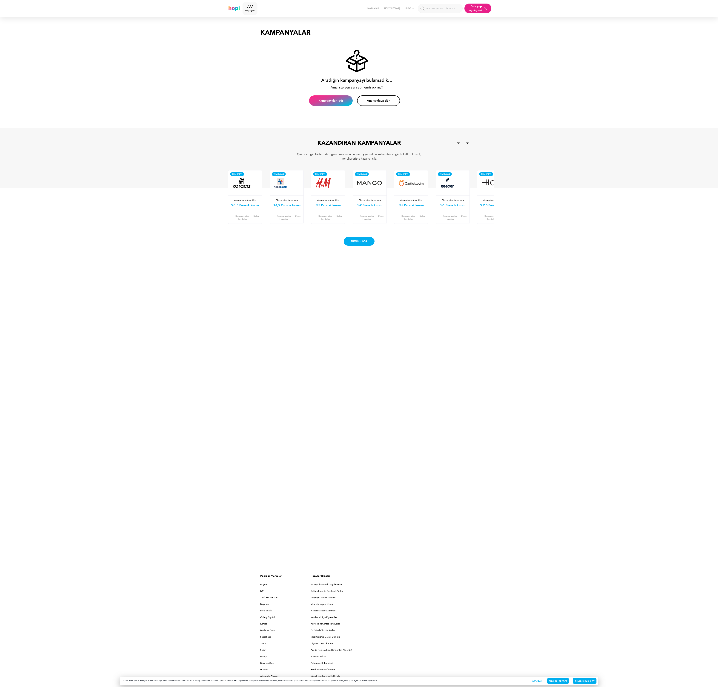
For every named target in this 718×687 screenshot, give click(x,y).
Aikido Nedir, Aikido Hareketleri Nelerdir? (331, 649)
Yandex (264, 643)
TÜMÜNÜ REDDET (558, 681)
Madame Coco (267, 630)
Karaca (263, 623)
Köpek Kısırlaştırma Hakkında (325, 676)
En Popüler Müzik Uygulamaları (326, 584)
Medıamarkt (266, 610)
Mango (263, 656)
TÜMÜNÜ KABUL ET (584, 681)
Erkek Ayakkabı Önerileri (323, 669)
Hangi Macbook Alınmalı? (323, 610)
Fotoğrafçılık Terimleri (322, 663)
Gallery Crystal (267, 617)
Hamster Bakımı (318, 656)
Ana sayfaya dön (378, 101)
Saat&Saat (265, 636)
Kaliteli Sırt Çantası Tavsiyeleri (325, 623)
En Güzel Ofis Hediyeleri (323, 630)
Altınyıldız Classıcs (269, 676)
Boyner (264, 584)
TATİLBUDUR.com (269, 597)
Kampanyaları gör (330, 101)
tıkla (224, 680)
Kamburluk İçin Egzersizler (324, 617)
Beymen (264, 604)
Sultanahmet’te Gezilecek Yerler (327, 591)
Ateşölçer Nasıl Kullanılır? (323, 597)
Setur (263, 649)
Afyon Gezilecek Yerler (322, 643)
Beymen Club (267, 663)
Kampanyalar (250, 11)
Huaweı (264, 669)
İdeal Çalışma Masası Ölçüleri (325, 636)
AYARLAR (537, 680)
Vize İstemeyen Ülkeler (322, 604)
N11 (262, 591)
